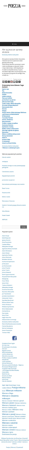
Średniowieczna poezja (9, 434)
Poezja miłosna (18, 387)
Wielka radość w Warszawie (10, 128)
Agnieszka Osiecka (7, 255)
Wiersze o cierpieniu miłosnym (10, 397)
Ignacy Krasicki (6, 240)
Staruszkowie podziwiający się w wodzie (13, 184)
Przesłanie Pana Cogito (8, 343)
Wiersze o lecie (21, 405)
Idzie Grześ (5, 379)
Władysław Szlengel (7, 246)
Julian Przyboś (6, 268)
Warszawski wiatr (7, 107)
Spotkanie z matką (7, 127)
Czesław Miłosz (6, 244)
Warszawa (5, 132)
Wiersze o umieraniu (9, 420)
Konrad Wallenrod (7, 363)
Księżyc (4, 110)
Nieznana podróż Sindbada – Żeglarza (12, 365)
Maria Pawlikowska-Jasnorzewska (11, 324)
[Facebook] (3, 82)
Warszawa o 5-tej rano (8, 201)
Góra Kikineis (5, 211)
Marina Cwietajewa (7, 328)
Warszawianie (6, 121)
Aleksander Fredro (7, 298)
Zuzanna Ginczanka (7, 289)
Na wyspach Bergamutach (9, 367)
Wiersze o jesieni (8, 403)
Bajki (3, 385)
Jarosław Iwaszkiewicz (8, 296)
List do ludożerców (7, 354)
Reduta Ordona (6, 377)
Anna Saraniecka (6, 242)
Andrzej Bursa (6, 311)
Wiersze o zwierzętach (9, 427)
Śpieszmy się (5, 374)
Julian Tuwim (6, 270)
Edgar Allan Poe (6, 317)
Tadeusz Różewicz (7, 285)
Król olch (4, 349)
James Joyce (5, 264)
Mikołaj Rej (5, 279)
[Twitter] (6, 82)
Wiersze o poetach (8, 412)
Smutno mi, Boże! (7, 376)
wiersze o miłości (17, 442)
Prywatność (20, 447)
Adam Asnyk (5, 236)
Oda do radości (6, 157)
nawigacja (5, 161)
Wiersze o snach (20, 418)
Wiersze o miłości (7, 409)
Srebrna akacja (6, 96)
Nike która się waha (7, 356)
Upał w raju (5, 89)
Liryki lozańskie (6, 361)
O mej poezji (6, 141)
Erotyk (18, 385)
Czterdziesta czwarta (8, 171)
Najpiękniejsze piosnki (8, 176)
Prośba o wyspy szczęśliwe (10, 123)
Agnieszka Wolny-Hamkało (9, 248)
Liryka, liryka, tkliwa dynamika (11, 103)
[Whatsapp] (9, 82)
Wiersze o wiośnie (10, 423)
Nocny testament (7, 136)
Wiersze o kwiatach (9, 405)
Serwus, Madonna (7, 119)
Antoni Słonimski (6, 257)
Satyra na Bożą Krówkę (9, 143)
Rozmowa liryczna (7, 125)
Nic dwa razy (5, 345)
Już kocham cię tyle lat (9, 100)
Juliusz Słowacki (6, 272)
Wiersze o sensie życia (9, 418)
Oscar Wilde (5, 281)
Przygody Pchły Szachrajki (9, 368)
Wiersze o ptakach (20, 416)
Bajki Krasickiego (11, 385)
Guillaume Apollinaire (8, 261)
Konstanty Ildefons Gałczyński (10, 55)
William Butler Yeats (7, 302)
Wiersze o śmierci (9, 430)
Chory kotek (5, 372)
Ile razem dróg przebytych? (10, 105)
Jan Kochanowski (6, 266)
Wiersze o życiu (7, 432)
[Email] (17, 82)
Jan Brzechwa (18, 438)
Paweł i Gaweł (6, 215)
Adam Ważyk (5, 253)
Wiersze (13, 447)
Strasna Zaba (6, 139)
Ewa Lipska (5, 313)
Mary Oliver (5, 315)
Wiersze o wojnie (7, 425)
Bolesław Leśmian (7, 259)
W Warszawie (6, 116)
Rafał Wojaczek (6, 238)
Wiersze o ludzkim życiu (9, 407)
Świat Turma (5, 188)
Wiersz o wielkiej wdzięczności (11, 134)
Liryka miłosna (6, 388)
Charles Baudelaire (7, 326)
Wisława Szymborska (8, 306)
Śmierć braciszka (7, 93)
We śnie (4, 109)
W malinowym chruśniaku (9, 347)
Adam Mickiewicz (7, 251)
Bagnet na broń (6, 350)
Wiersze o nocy (17, 409)
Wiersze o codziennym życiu (11, 148)
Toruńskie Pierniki (7, 118)
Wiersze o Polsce (21, 414)
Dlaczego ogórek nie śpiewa (10, 130)
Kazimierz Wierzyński (8, 291)
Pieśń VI (4, 137)
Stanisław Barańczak (8, 300)
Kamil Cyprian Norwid (8, 274)
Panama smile (6, 192)
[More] (19, 82)
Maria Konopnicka (24, 440)
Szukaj (23, 227)
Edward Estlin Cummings (9, 319)
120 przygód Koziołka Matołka (10, 370)
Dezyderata (5, 359)
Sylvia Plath (5, 283)
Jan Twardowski (6, 294)
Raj (3, 91)
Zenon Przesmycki (7, 330)
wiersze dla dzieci (6, 442)
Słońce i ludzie (6, 197)
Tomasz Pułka (6, 332)
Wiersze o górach (18, 401)
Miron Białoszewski (7, 309)
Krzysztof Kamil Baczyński (9, 276)
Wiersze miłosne (14, 390)
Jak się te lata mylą (7, 101)
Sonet (3, 391)
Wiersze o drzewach (7, 401)
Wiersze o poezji (8, 414)
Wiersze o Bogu (7, 393)
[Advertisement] (14, 26)
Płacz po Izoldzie (7, 98)
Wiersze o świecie (21, 430)
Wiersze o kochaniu (20, 403)
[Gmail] (11, 82)
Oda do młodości (7, 381)
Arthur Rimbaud (6, 304)
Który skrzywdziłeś (7, 352)
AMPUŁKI (4, 219)
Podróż (4, 94)
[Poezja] (14, 5)
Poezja (8, 447)
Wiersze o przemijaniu (8, 416)
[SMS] (14, 82)
